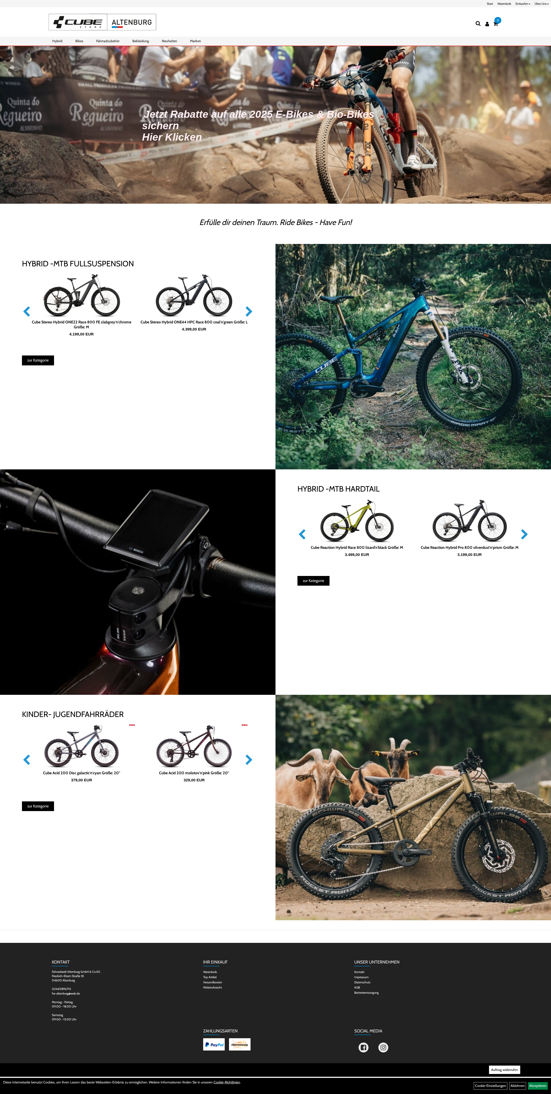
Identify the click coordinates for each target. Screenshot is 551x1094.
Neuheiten (169, 41)
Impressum (361, 977)
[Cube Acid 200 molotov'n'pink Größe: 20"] (194, 746)
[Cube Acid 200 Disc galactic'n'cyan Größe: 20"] (81, 746)
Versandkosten (212, 982)
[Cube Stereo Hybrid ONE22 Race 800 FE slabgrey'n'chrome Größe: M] (81, 295)
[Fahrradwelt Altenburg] (102, 22)
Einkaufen (521, 4)
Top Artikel (210, 977)
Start (490, 4)
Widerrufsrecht (212, 987)
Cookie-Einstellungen (490, 1086)
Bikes (79, 41)
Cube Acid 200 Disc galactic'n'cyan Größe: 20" (81, 773)
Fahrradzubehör (107, 41)
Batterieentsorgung (366, 993)
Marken (195, 41)
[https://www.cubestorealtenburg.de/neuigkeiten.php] (275, 125)
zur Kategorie (38, 360)
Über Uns (541, 4)
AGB (357, 987)
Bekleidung (140, 41)
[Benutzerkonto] (487, 24)
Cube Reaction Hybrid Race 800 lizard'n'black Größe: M (357, 547)
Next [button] (249, 311)
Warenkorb (504, 4)
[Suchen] (478, 23)
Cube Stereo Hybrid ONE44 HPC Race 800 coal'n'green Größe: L (194, 322)
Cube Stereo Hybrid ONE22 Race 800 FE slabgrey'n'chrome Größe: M (81, 324)
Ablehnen (518, 1086)
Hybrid (57, 41)
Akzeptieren (537, 1086)
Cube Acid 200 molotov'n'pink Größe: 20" (194, 773)
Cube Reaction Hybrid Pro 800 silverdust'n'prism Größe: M (469, 547)
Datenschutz (362, 982)
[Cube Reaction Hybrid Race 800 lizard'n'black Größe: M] (357, 521)
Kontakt (359, 972)
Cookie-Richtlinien (227, 1082)
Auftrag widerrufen (504, 1070)
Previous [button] (26, 311)
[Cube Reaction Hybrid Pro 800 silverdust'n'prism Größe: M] (469, 521)
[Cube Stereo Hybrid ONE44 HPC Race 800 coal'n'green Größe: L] (194, 295)
